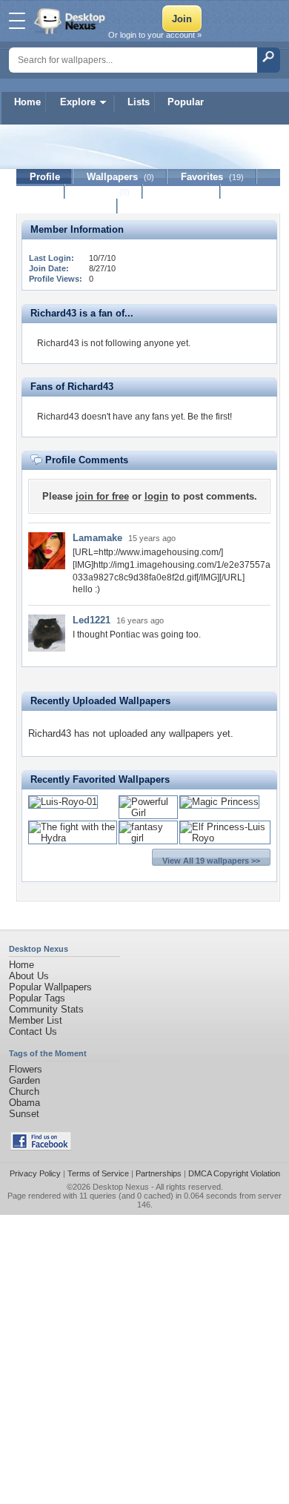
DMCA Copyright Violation (234, 1173)
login (156, 496)
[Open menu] (17, 21)
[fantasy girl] (148, 838)
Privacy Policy (35, 1173)
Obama (24, 1102)
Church (24, 1091)
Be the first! (209, 416)
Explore (78, 101)
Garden (24, 1080)
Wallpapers (120, 176)
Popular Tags (37, 998)
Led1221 (91, 620)
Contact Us (33, 1031)
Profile (45, 176)
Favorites (212, 176)
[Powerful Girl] (148, 812)
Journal (104, 191)
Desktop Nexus (121, 1186)
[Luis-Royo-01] (63, 801)
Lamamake (97, 537)
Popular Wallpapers (50, 987)
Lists (138, 101)
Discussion (181, 191)
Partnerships (159, 1173)
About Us (29, 975)
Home (27, 101)
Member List (35, 1020)
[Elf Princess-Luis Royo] (224, 838)
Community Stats (46, 1009)
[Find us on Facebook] (40, 1147)
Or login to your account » (155, 34)
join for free (102, 496)
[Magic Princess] (219, 801)
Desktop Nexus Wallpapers (71, 21)
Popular (185, 101)
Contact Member (67, 206)
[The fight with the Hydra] (72, 838)
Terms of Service (98, 1173)
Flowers (25, 1069)
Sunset (24, 1113)
